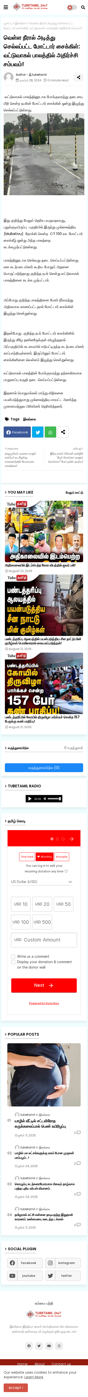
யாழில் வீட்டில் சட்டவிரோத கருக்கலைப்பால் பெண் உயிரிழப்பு (40, 1123)
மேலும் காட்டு (74, 492)
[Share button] (63, 432)
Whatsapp (50, 432)
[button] (83, 7)
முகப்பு (8, 23)
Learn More (33, 1377)
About (39, 1364)
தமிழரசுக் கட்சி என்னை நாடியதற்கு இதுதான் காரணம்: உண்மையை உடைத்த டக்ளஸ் (44, 1217)
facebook (28, 1263)
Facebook (20, 432)
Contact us (61, 1364)
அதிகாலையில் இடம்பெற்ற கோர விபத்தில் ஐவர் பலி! (40, 565)
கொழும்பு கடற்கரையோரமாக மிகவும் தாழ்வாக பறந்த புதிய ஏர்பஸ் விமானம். (45, 1186)
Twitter (38, 432)
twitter (66, 1276)
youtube (28, 1276)
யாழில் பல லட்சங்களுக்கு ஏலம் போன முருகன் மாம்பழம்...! (44, 1155)
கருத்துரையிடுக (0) (44, 767)
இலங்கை (21, 23)
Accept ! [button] (16, 1387)
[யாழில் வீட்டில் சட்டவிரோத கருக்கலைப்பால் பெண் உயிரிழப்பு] (44, 1074)
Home (22, 1364)
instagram (66, 1263)
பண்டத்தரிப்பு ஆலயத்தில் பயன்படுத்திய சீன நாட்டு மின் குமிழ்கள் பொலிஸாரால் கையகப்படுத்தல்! (43, 641)
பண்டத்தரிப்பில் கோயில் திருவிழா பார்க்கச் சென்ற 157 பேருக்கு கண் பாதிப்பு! (42, 719)
